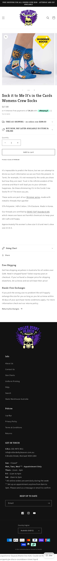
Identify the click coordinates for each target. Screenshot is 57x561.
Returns (8, 433)
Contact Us (10, 369)
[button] (3, 18)
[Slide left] (23, 90)
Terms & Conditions (13, 427)
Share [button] (7, 255)
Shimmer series (33, 197)
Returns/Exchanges (10, 309)
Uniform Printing (12, 381)
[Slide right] (34, 90)
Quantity (5, 137)
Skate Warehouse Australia (16, 399)
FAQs (7, 387)
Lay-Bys (8, 415)
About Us (9, 363)
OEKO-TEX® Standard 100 (38, 211)
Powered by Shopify (36, 549)
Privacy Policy (11, 421)
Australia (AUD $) (27, 530)
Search (8, 393)
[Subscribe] (49, 503)
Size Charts (10, 375)
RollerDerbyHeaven (25, 549)
